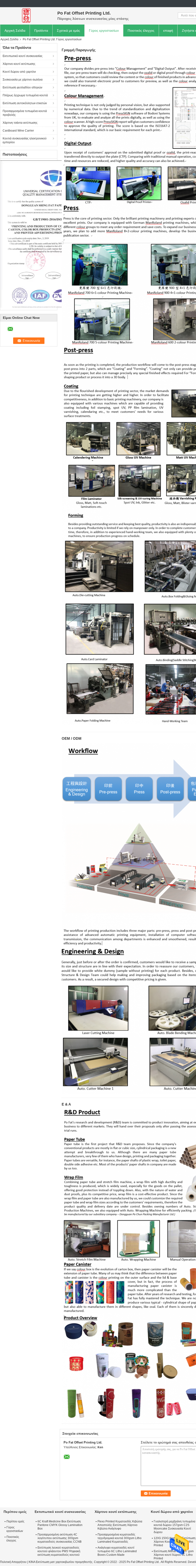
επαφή (168, 30)
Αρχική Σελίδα (15, 30)
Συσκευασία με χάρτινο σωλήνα (23, 79)
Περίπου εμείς (15, 1521)
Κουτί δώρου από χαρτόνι (19, 71)
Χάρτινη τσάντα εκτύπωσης (20, 122)
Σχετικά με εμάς (68, 30)
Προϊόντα (41, 30)
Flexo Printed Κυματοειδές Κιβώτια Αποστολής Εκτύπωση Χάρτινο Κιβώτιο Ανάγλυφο (120, 1525)
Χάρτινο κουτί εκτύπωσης (19, 64)
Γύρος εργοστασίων (104, 30)
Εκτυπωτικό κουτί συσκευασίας (23, 56)
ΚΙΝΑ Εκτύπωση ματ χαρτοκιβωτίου (51, 1562)
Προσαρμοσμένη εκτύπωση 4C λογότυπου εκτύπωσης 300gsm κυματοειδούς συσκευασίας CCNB (60, 1538)
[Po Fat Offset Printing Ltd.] (26, 15)
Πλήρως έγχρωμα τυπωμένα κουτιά (25, 95)
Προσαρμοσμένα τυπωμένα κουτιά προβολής (25, 113)
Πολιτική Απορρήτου (13, 1562)
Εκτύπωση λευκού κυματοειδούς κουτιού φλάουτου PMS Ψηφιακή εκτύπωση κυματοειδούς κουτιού (59, 1551)
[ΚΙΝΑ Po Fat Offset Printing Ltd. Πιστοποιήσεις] (52, 233)
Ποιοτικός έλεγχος (141, 30)
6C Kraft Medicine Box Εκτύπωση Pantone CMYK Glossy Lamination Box (60, 1525)
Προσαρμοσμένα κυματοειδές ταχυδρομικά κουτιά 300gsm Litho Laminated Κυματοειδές (120, 1538)
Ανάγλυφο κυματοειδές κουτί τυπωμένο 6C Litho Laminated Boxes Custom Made (117, 1551)
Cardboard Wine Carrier (18, 130)
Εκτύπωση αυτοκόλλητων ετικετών (25, 103)
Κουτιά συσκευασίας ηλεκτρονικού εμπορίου (25, 140)
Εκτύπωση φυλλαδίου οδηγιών (22, 87)
